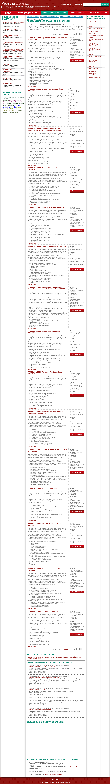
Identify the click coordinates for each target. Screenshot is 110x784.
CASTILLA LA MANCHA (95, 28)
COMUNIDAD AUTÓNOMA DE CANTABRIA (93, 44)
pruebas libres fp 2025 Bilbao (12, 111)
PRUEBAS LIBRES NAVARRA (49, 17)
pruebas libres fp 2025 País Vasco (12, 108)
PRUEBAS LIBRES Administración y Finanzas (13, 57)
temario (33, 86)
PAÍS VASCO (92, 71)
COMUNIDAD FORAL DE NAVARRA (95, 57)
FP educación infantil (74, 657)
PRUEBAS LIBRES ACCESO (98, 13)
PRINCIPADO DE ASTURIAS (94, 74)
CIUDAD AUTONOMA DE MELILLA (96, 40)
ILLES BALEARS (93, 68)
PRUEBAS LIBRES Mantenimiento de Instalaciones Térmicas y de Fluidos (13, 50)
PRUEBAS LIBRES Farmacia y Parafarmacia (11, 70)
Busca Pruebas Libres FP (72, 5)
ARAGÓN (92, 24)
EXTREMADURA (93, 64)
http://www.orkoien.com (74, 767)
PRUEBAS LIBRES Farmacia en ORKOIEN (43, 611)
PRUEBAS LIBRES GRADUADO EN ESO (13, 43)
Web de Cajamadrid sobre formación (38, 657)
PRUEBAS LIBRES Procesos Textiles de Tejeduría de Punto (13, 102)
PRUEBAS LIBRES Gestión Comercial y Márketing (13, 63)
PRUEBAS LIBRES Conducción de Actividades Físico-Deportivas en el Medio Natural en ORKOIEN (46, 288)
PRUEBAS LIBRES (8, 12)
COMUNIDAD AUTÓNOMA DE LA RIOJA (94, 49)
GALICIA (91, 66)
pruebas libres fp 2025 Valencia (14, 106)
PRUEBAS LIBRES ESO (78, 13)
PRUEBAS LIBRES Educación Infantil (13, 22)
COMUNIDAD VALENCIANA (93, 61)
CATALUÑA (92, 33)
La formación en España (35, 658)
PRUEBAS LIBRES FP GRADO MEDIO (54, 13)
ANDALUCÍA (92, 21)
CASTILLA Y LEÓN (94, 31)
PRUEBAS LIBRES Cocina (10, 83)
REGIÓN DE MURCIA (95, 77)
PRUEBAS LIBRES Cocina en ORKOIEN (42, 489)
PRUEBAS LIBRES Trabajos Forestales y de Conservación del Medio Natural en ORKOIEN (44, 129)
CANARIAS (92, 26)
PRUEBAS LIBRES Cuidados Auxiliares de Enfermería (44, 666)
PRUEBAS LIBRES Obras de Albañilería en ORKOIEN (47, 207)
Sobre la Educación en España (58, 657)
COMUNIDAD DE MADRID (94, 53)
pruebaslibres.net (46, 782)
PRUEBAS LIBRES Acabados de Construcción (12, 77)
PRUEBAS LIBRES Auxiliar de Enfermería (40, 689)
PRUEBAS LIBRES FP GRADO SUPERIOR (27, 12)
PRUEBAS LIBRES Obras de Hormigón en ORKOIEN (47, 246)
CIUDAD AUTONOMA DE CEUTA (96, 36)
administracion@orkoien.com (53, 774)
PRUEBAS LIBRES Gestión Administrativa (40, 709)
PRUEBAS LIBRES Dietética (10, 29)
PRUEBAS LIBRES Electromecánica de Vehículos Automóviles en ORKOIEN (46, 412)
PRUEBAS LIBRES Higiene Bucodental (10, 35)
